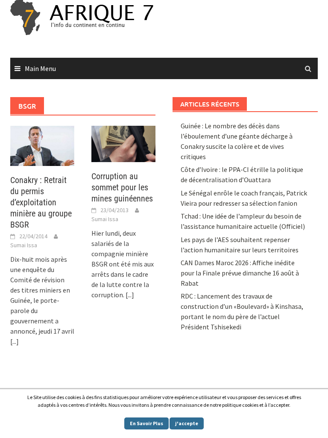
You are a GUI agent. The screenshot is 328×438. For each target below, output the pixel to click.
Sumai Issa (23, 245)
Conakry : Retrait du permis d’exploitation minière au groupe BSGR (41, 202)
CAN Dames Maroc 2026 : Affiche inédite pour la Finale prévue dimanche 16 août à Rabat (240, 272)
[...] (14, 341)
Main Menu (40, 68)
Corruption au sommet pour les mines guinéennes (122, 187)
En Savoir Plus (146, 423)
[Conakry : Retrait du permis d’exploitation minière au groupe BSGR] (42, 145)
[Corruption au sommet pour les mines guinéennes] (123, 143)
